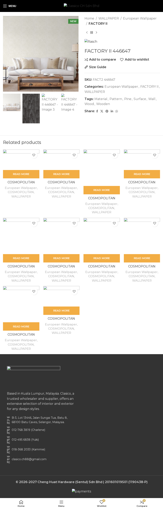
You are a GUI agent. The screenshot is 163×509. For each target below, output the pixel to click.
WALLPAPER (108, 18)
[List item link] (41, 430)
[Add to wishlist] (33, 154)
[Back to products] (91, 32)
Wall (151, 99)
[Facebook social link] (97, 111)
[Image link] (33, 376)
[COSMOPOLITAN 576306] (61, 296)
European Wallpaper (140, 18)
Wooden (103, 104)
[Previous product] (86, 32)
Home (89, 18)
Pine (127, 99)
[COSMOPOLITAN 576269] (142, 236)
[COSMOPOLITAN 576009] (61, 159)
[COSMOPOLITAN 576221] (61, 236)
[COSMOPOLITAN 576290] (21, 304)
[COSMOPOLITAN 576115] (142, 159)
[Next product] (96, 32)
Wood (89, 104)
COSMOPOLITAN (21, 192)
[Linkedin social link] (112, 111)
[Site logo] (81, 6)
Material (100, 99)
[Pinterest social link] (107, 111)
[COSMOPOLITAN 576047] (101, 167)
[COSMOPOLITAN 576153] (21, 236)
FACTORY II (98, 24)
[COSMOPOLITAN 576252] (101, 236)
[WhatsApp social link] (116, 111)
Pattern (116, 99)
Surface (140, 99)
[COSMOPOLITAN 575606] (21, 159)
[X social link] (101, 111)
